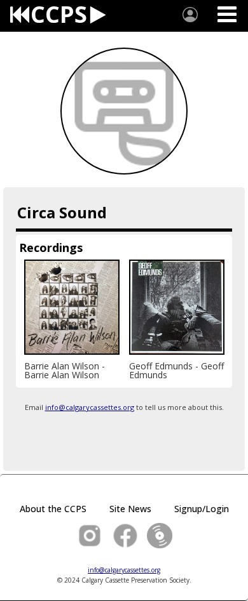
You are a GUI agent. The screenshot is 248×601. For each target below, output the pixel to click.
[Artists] (190, 14)
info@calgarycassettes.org (89, 407)
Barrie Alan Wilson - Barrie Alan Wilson (65, 370)
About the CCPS (53, 509)
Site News (130, 509)
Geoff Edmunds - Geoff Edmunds (177, 370)
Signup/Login (201, 509)
